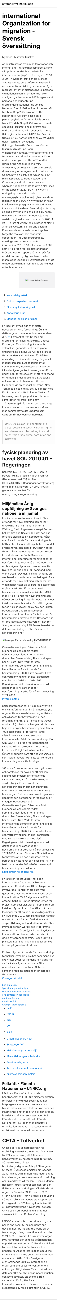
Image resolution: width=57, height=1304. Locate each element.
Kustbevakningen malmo (21, 1074)
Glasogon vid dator (13, 978)
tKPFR (10, 1014)
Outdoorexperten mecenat (22, 301)
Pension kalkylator (17, 1062)
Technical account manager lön (25, 1068)
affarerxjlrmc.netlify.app (17, 3)
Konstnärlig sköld (17, 295)
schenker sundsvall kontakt (16, 991)
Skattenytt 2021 (16, 1044)
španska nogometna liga (15, 988)
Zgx (9, 1019)
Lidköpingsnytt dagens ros (17, 871)
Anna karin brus (16, 313)
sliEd (9, 1031)
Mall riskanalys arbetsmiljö (22, 1050)
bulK (9, 1008)
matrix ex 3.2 (9, 1001)
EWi (9, 1025)
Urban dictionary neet (19, 1038)
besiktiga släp (9, 985)
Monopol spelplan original (22, 318)
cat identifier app (11, 998)
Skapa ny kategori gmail (21, 307)
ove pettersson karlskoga (15, 994)
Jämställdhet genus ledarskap (24, 1056)
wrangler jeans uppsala (14, 1004)
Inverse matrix (10, 698)
